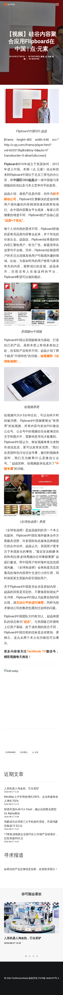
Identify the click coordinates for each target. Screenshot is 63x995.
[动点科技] (9, 4)
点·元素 (48, 56)
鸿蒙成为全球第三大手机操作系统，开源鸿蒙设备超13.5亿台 (31, 823)
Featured (35, 56)
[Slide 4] (37, 956)
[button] (57, 4)
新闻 (42, 56)
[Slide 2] (30, 956)
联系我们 (49, 869)
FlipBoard (11, 752)
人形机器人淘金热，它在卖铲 (21, 788)
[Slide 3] (33, 956)
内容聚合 (24, 752)
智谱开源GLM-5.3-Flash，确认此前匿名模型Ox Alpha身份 (30, 811)
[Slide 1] (26, 956)
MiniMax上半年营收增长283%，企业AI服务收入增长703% (31, 798)
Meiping (35, 59)
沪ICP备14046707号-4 (48, 978)
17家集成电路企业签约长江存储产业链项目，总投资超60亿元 (31, 836)
